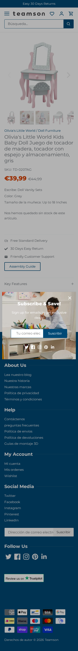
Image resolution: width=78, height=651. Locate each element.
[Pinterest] (46, 346)
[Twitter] (26, 346)
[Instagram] (39, 346)
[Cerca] (70, 298)
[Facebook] (33, 346)
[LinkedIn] (52, 346)
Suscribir (55, 333)
